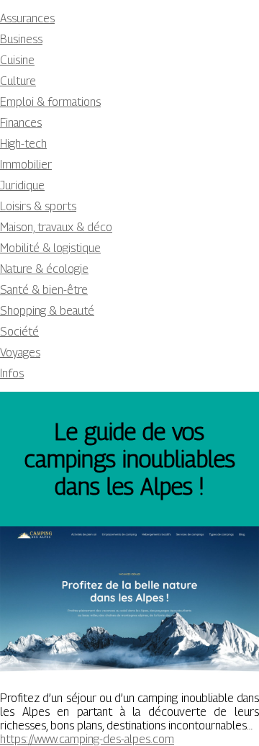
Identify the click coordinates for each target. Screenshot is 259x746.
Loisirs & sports (38, 206)
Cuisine (17, 60)
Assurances (27, 18)
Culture (18, 81)
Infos (12, 373)
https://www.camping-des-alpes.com (87, 739)
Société (19, 331)
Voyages (20, 352)
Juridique (22, 185)
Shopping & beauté (47, 311)
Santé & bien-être (44, 290)
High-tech (23, 143)
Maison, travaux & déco (56, 227)
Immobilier (26, 164)
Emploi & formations (50, 102)
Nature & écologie (44, 269)
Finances (21, 123)
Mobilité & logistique (50, 248)
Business (21, 39)
